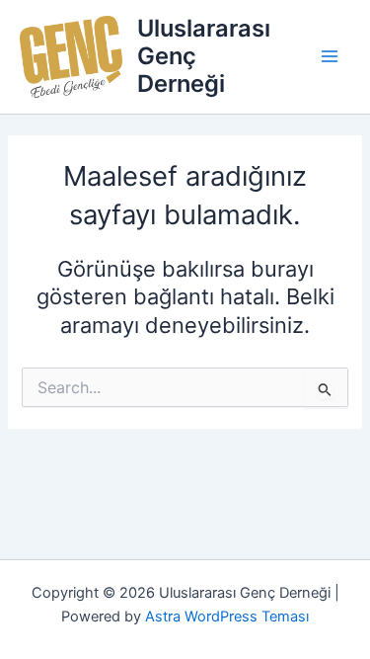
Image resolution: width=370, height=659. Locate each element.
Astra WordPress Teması (227, 616)
